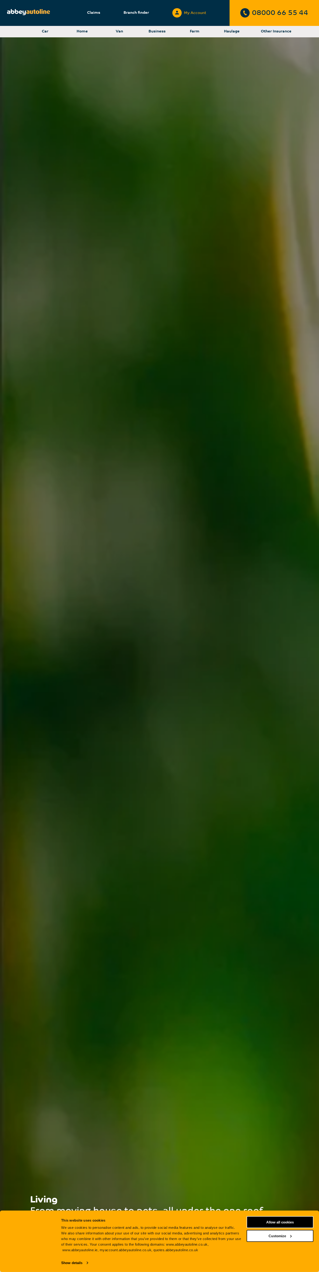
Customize (277, 1236)
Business (157, 31)
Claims (93, 13)
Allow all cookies (280, 1222)
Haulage (232, 31)
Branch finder (136, 13)
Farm (194, 31)
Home (82, 31)
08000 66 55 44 (280, 13)
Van (119, 31)
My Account (195, 13)
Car (45, 31)
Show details (71, 1263)
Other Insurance (276, 31)
